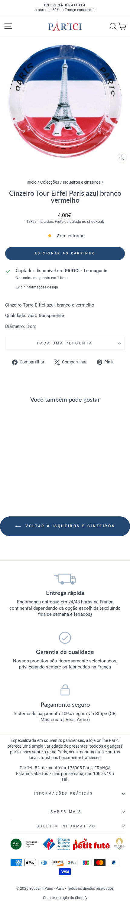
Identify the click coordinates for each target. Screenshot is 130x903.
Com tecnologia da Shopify (65, 898)
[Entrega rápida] (65, 579)
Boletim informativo (66, 826)
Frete (59, 221)
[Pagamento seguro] (65, 690)
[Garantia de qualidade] (65, 638)
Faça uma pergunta (65, 343)
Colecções (49, 182)
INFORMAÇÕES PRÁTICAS (63, 794)
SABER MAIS (65, 812)
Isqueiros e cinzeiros (82, 182)
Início (32, 182)
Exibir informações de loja (37, 287)
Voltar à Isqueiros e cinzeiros (69, 526)
